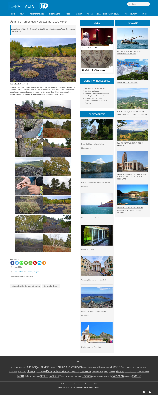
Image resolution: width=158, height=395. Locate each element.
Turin (79, 376)
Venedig (108, 376)
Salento (28, 376)
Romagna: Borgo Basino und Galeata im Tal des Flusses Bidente (130, 210)
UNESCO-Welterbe (97, 376)
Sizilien (20, 272)
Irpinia (37, 371)
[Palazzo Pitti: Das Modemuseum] (97, 37)
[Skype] (39, 263)
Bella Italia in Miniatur (127, 83)
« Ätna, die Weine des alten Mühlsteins (26, 286)
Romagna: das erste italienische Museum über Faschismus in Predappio (132, 176)
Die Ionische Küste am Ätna (95, 89)
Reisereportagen (33, 272)
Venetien (118, 376)
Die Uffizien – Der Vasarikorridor (94, 70)
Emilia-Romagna (103, 367)
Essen (115, 367)
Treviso (70, 376)
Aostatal (53, 367)
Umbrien (87, 376)
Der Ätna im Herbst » (51, 286)
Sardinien (36, 376)
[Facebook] (12, 263)
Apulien (60, 367)
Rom (20, 376)
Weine (136, 376)
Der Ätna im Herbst (92, 91)
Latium (64, 371)
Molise (106, 372)
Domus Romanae (87, 249)
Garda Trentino (22, 371)
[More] (44, 263)
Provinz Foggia (134, 371)
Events (124, 367)
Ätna (15, 272)
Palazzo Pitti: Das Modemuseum (94, 48)
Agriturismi (22, 367)
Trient (75, 376)
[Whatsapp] (21, 263)
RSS (95, 384)
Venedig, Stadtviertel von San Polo (94, 280)
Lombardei (85, 371)
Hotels (31, 371)
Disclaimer (88, 384)
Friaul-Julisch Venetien (137, 367)
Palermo (112, 372)
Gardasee (13, 372)
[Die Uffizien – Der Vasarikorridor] (97, 59)
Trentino (63, 376)
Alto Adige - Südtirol (38, 367)
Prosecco (127, 371)
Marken (100, 372)
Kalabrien (42, 372)
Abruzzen (14, 367)
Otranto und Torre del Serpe (91, 218)
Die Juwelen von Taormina (91, 347)
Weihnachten (128, 376)
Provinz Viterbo (144, 372)
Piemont (120, 371)
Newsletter (73, 384)
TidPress (64, 384)
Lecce (70, 371)
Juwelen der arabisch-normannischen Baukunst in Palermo (96, 100)
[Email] (26, 263)
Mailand (95, 372)
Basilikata (86, 367)
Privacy (80, 384)
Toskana (54, 376)
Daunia (92, 367)
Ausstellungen (74, 367)
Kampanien (53, 371)
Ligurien (75, 371)
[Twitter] (17, 263)
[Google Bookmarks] (35, 263)
